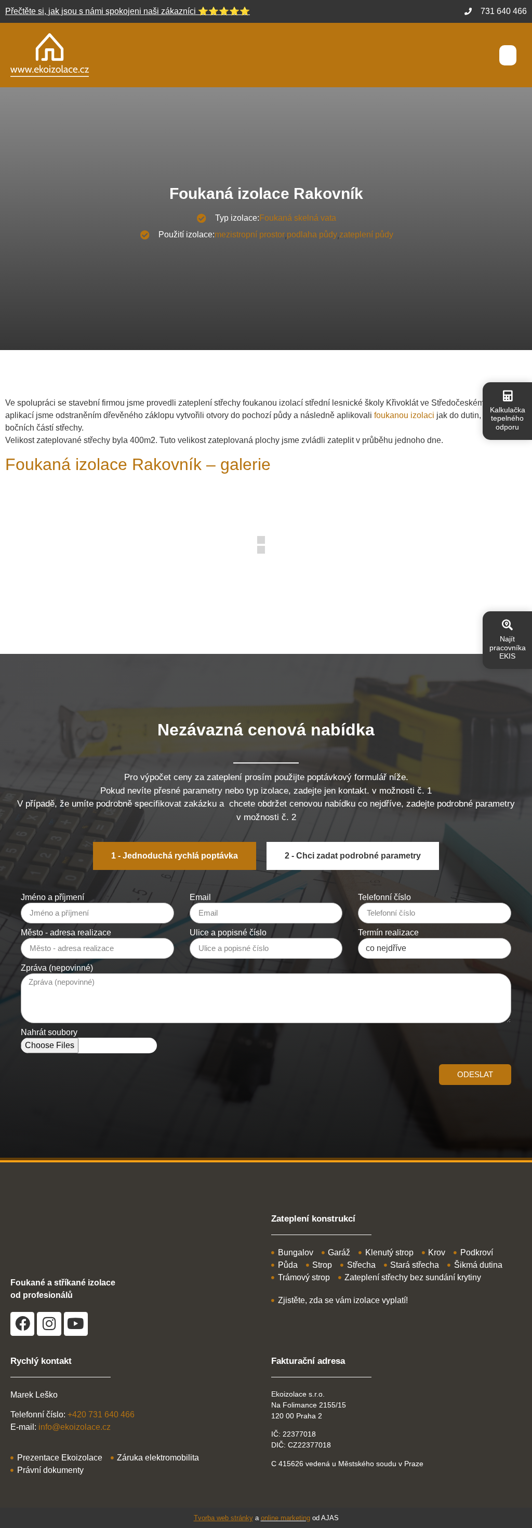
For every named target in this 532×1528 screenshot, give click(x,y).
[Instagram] (49, 1324)
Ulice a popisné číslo (228, 933)
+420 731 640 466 (101, 1414)
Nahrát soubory (49, 1032)
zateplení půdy (366, 234)
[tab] (174, 856)
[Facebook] (22, 1324)
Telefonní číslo (384, 897)
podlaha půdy (312, 234)
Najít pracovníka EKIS (507, 648)
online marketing (285, 1518)
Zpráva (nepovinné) (57, 968)
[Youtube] (76, 1324)
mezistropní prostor (250, 234)
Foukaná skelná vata (297, 217)
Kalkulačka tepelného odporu (507, 419)
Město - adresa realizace (66, 933)
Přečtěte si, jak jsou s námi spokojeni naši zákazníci (127, 11)
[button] (507, 55)
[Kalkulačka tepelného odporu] (507, 396)
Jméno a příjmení (52, 897)
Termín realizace (388, 933)
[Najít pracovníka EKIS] (507, 625)
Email (200, 897)
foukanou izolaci (404, 415)
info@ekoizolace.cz (74, 1427)
